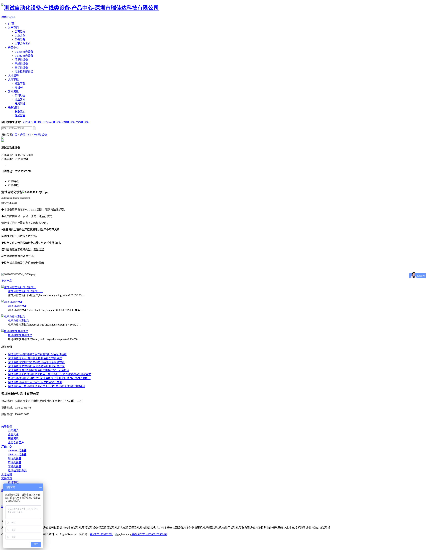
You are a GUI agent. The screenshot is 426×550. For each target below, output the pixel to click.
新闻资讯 (13, 91)
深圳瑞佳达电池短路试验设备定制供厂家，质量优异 (38, 370)
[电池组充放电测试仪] (14, 331)
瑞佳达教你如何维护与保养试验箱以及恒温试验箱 (37, 354)
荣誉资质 (20, 39)
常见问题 (20, 103)
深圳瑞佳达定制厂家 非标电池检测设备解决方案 (36, 362)
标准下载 (20, 83)
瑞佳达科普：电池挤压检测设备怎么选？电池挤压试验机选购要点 (46, 386)
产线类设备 (21, 63)
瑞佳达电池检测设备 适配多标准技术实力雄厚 (35, 382)
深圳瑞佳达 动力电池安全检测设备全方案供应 (35, 358)
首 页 (11, 23)
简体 (4, 17)
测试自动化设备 (17, 306)
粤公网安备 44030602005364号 (149, 534)
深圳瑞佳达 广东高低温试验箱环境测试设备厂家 (36, 366)
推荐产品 (6, 280)
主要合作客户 (23, 43)
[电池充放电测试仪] (13, 316)
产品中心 (13, 47)
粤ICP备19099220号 (101, 534)
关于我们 (13, 27)
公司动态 (20, 95)
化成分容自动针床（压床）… (25, 291)
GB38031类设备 (24, 51)
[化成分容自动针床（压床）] (18, 287)
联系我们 (13, 107)
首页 (14, 134)
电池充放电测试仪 (18, 320)
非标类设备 (21, 67)
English (11, 17)
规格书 (19, 87)
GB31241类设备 (24, 55)
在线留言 (20, 115)
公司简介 (20, 31)
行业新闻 (20, 99)
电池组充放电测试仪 (20, 335)
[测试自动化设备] (12, 302)
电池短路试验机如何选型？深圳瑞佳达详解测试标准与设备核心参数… (49, 378)
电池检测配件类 (24, 71)
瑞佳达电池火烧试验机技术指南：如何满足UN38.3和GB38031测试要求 (49, 374)
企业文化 (20, 35)
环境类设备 (21, 59)
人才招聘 (13, 75)
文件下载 (13, 79)
